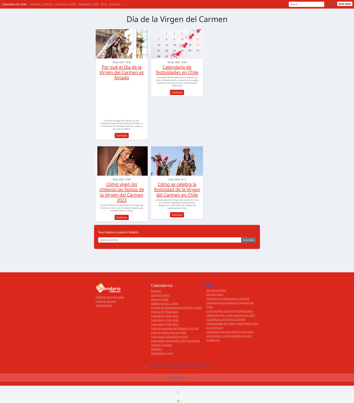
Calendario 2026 (65, 4)
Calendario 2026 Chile (177, 377)
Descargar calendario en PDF (169, 336)
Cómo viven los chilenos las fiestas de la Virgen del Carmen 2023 (121, 192)
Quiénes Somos (106, 301)
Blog (104, 4)
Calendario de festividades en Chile (177, 69)
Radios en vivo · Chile (164, 303)
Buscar (330, 4)
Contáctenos (104, 305)
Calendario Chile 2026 (165, 320)
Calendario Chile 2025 (165, 316)
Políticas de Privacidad (110, 297)
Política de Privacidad (164, 312)
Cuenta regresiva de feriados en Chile (175, 328)
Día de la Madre (216, 290)
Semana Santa (160, 295)
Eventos (48, 4)
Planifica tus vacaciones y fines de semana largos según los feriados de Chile (229, 303)
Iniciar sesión (345, 3)
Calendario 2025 (88, 4)
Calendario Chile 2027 (165, 324)
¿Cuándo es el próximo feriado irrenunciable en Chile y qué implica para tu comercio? (232, 323)
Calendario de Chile (14, 4)
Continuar (121, 135)
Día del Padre (214, 294)
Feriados (35, 4)
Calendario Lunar (162, 353)
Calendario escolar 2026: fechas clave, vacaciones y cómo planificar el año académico (230, 336)
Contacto (114, 4)
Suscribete (248, 239)
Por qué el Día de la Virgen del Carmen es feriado (122, 72)
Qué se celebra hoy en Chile (168, 332)
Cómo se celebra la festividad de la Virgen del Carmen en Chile (177, 189)
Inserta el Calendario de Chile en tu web (176, 307)
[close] (178, 392)
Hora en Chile (159, 299)
